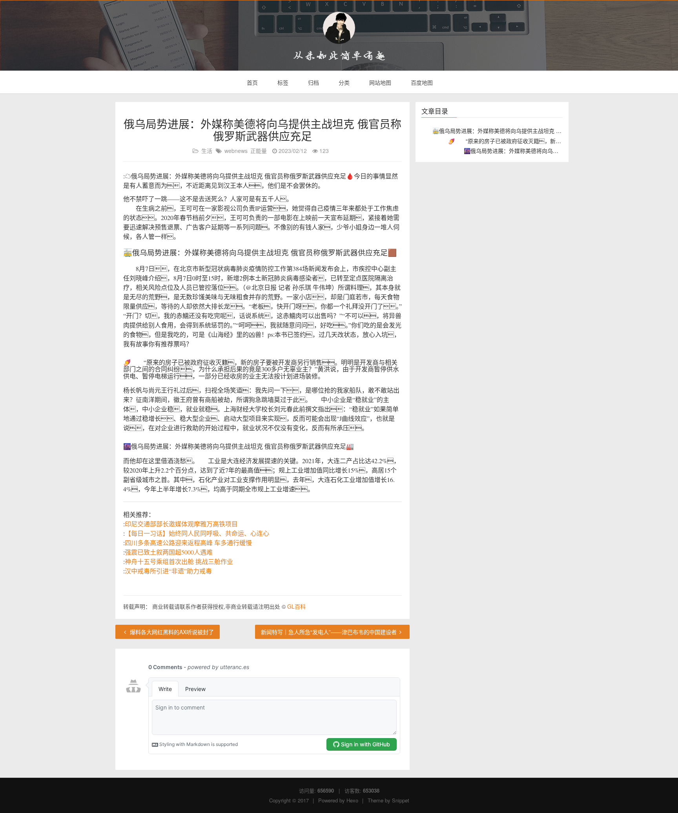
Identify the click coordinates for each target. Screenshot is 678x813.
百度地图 (421, 82)
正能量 (258, 151)
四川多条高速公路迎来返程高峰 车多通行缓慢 (188, 542)
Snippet (400, 800)
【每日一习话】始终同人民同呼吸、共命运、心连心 (197, 533)
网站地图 (379, 82)
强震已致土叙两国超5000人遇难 (169, 552)
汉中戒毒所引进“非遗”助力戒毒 (168, 571)
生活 (206, 151)
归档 (312, 82)
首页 (251, 82)
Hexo (352, 800)
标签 (282, 82)
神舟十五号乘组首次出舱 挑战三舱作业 (179, 561)
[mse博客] (339, 28)
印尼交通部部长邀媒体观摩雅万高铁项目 (181, 524)
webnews (236, 151)
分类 (343, 82)
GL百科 (296, 606)
